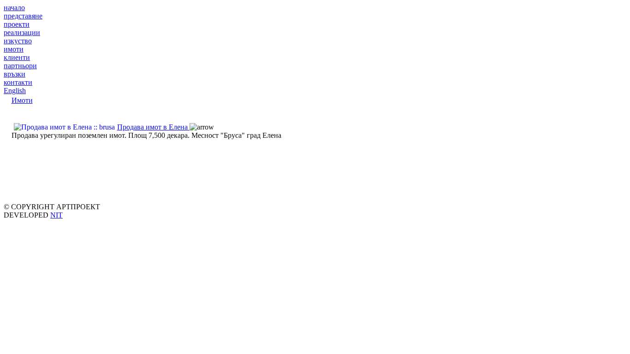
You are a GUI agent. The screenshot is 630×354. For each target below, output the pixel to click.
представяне (23, 16)
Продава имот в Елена (153, 127)
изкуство (18, 41)
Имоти (22, 100)
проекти (17, 24)
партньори (20, 66)
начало (14, 8)
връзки (14, 74)
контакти (18, 82)
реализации (22, 32)
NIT (56, 215)
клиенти (17, 57)
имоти (14, 49)
